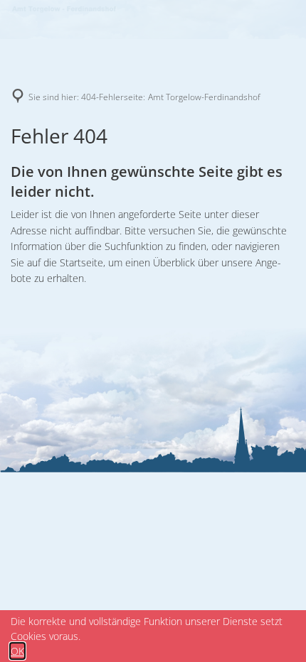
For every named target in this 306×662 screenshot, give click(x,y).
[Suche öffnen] (281, 11)
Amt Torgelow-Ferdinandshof (204, 97)
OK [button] (17, 651)
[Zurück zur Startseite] (64, 11)
